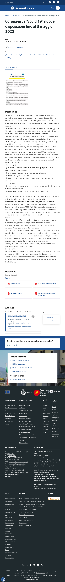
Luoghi (54, 410)
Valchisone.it (22, 523)
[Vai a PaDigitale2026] (54, 391)
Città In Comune (40, 573)
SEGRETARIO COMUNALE (17, 316)
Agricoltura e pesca (24, 405)
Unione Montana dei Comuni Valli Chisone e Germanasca (35, 504)
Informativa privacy (10, 542)
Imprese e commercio (25, 429)
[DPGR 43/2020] (8, 293)
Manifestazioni (47, 413)
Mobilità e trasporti (24, 432)
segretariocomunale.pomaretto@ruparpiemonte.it (19, 327)
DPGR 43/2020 (16, 293)
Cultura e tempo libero (25, 421)
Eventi (54, 407)
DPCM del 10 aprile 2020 (47, 283)
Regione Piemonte (9, 2)
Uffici (6, 410)
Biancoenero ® (47, 575)
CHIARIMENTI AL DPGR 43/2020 (46, 294)
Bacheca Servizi (9, 536)
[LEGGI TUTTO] (8, 284)
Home (7, 16)
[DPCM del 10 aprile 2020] (36, 284)
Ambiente (22, 408)
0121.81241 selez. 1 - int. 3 (23, 323)
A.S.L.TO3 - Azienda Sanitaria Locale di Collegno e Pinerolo (35, 507)
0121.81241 (10, 454)
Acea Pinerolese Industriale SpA (28, 509)
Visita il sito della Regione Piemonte (29, 499)
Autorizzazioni (23, 416)
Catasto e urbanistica (25, 419)
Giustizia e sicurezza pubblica (27, 427)
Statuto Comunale (10, 539)
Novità (12, 16)
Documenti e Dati (10, 413)
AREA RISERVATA (32, 579)
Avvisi (18, 16)
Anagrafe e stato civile (25, 410)
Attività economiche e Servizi (55, 428)
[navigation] (3, 8)
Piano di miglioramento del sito (10, 512)
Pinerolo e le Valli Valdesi (26, 520)
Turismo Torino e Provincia (26, 515)
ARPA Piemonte (23, 518)
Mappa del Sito (9, 558)
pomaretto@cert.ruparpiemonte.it (18, 462)
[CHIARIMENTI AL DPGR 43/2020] (36, 293)
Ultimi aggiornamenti (11, 553)
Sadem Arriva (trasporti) (26, 512)
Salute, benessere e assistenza (28, 435)
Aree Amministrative (11, 408)
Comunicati (46, 421)
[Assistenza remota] (47, 573)
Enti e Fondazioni (10, 416)
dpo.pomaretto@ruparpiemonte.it (46, 488)
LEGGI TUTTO (15, 283)
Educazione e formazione (26, 424)
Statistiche (8, 555)
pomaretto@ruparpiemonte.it (17, 464)
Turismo (21, 440)
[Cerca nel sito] (58, 8)
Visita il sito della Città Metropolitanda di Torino (32, 501)
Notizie (45, 410)
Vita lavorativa (23, 443)
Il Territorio (55, 412)
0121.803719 (12, 456)
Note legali (8, 544)
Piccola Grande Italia (25, 526)
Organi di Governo (10, 405)
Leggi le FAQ (8, 518)
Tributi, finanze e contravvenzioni (28, 437)
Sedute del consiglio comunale (46, 426)
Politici (7, 424)
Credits (7, 550)
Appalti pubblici (23, 413)
